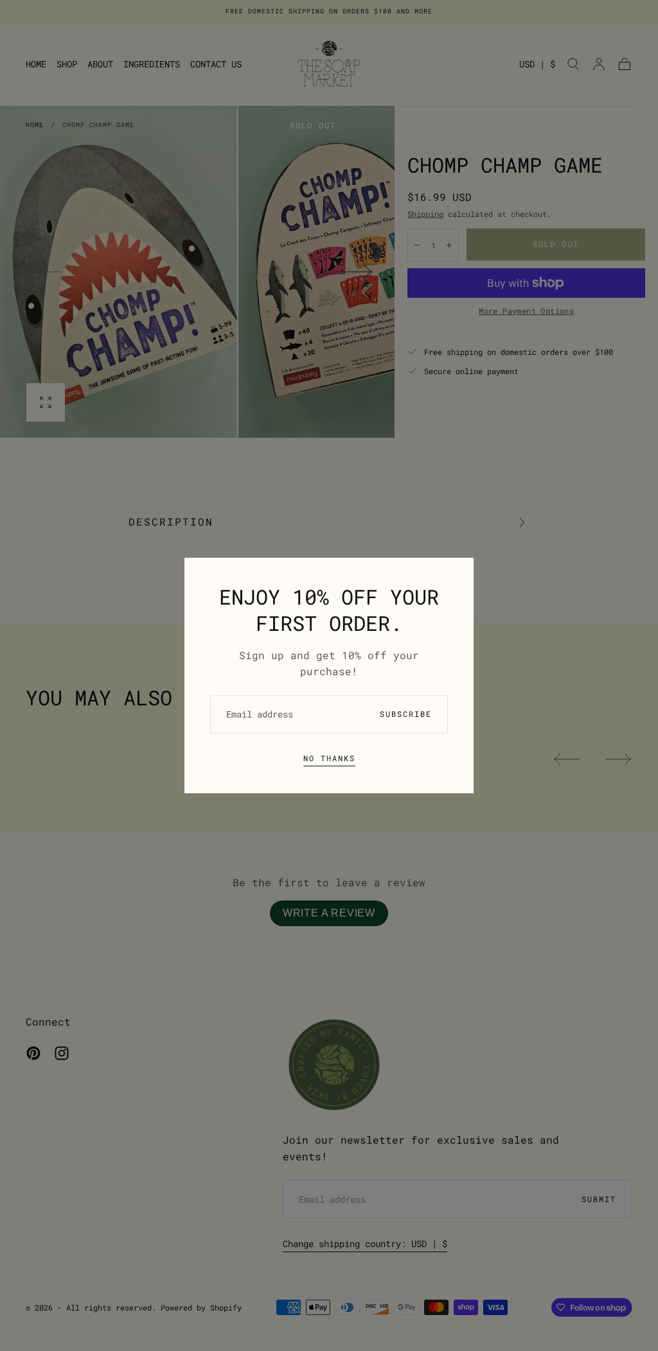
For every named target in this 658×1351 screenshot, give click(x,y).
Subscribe (406, 714)
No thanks (329, 758)
